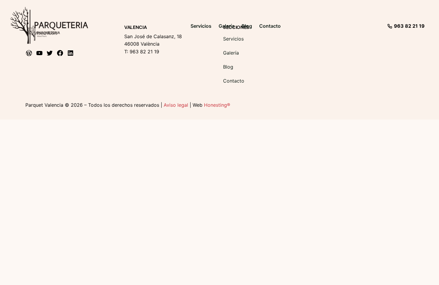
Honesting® (217, 105)
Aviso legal (176, 105)
